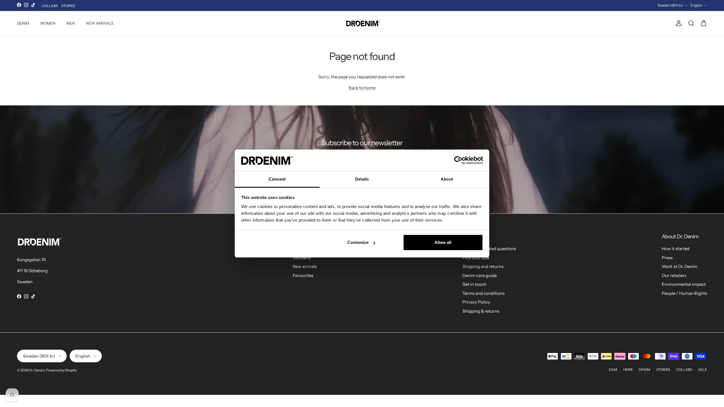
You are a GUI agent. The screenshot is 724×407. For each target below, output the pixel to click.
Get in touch (474, 284)
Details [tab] (362, 179)
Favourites (303, 275)
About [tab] (447, 179)
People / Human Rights (684, 293)
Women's (302, 257)
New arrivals (305, 266)
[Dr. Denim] (362, 23)
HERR (628, 369)
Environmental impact (684, 284)
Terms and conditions (483, 293)
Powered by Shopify (61, 370)
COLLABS (50, 6)
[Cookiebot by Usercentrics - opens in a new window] (458, 160)
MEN (70, 23)
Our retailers (674, 275)
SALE (702, 369)
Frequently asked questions (489, 248)
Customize (358, 242)
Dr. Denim (37, 370)
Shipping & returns (480, 311)
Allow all (442, 242)
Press (667, 257)
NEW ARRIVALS (99, 23)
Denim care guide (479, 275)
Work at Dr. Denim (679, 266)
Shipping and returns (482, 266)
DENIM (23, 23)
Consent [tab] (277, 179)
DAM (613, 369)
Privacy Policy (476, 302)
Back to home (362, 87)
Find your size (475, 257)
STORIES (68, 6)
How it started (675, 248)
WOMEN (47, 23)
